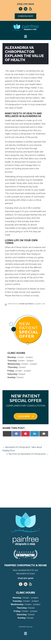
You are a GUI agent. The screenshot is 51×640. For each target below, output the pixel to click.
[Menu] (25, 633)
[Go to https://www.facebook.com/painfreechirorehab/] (20, 9)
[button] (25, 416)
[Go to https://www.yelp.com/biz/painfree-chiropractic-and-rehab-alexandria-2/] (30, 9)
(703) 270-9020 (25, 4)
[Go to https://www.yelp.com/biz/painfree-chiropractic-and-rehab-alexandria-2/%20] (30, 584)
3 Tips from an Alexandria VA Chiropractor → (27, 454)
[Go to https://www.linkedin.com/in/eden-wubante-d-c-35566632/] (25, 9)
